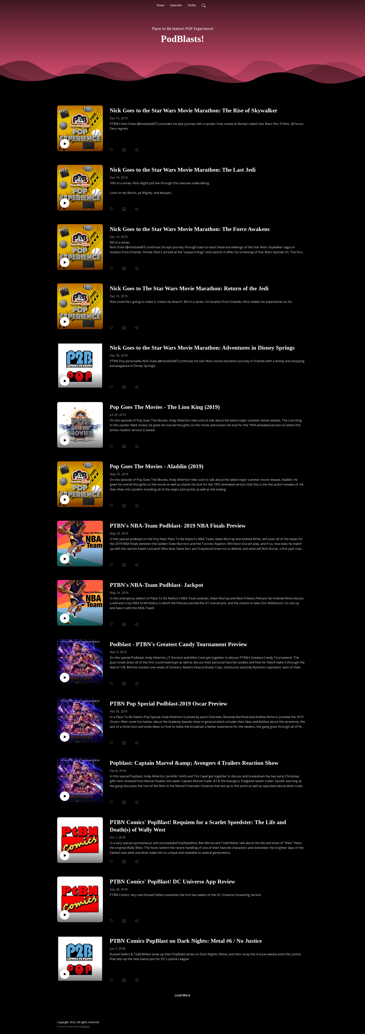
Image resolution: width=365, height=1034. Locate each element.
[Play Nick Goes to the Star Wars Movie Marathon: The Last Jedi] (64, 203)
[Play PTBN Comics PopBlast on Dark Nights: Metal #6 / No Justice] (64, 974)
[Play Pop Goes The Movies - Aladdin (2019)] (64, 499)
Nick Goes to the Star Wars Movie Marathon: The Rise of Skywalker (193, 110)
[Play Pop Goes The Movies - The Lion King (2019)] (64, 440)
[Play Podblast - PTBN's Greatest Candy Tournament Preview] (64, 677)
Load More (182, 995)
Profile (192, 5)
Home (160, 5)
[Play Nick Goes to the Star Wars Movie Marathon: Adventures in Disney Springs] (64, 381)
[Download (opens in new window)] (124, 150)
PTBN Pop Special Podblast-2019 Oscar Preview (168, 703)
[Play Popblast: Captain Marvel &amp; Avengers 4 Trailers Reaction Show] (64, 796)
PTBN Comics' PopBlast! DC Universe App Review (172, 881)
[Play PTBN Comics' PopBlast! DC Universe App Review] (64, 915)
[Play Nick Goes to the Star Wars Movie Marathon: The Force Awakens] (64, 262)
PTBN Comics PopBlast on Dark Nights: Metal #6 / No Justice (186, 941)
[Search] (203, 5)
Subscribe (176, 5)
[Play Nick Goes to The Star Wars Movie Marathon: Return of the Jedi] (64, 321)
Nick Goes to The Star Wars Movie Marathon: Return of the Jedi (189, 288)
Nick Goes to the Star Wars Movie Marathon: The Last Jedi (183, 170)
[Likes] (111, 150)
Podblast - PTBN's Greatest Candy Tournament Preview (178, 644)
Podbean (85, 1026)
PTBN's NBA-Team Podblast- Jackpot (156, 585)
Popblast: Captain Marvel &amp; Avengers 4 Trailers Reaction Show (194, 763)
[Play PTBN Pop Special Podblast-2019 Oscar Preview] (64, 737)
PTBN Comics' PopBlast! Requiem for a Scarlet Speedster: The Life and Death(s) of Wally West (198, 826)
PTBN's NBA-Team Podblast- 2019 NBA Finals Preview (178, 525)
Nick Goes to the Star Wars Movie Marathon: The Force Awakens (190, 229)
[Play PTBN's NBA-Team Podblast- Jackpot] (64, 618)
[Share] (137, 150)
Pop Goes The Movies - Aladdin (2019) (156, 466)
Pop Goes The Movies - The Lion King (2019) (165, 407)
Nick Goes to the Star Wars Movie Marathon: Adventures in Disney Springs (202, 347)
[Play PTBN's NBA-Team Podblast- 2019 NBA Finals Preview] (64, 559)
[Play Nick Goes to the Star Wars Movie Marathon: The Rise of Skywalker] (64, 143)
